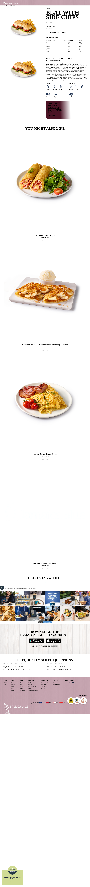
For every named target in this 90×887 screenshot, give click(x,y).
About (22, 680)
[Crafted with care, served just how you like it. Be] (82, 598)
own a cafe (55, 3)
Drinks (12, 686)
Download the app (32, 686)
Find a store (56, 680)
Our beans (5, 684)
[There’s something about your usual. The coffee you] (37, 613)
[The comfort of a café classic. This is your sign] (67, 598)
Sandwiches (13, 692)
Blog (21, 684)
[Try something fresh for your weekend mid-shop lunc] (82, 613)
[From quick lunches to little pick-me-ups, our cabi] (22, 598)
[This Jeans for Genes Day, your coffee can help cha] (37, 598)
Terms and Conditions (33, 690)
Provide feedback (56, 684)
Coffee (5, 680)
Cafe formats (44, 686)
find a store (64, 3)
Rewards (27, 3)
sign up (37, 646)
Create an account (12, 881)
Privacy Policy (83, 703)
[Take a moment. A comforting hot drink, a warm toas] (7, 613)
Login (29, 688)
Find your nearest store (57, 682)
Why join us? (44, 684)
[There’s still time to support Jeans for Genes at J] (7, 598)
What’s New (43, 688)
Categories (5, 682)
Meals (48, 8)
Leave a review (53, 32)
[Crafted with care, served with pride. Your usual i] (22, 613)
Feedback (5, 708)
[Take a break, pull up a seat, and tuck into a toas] (52, 613)
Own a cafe (44, 680)
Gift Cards (39, 3)
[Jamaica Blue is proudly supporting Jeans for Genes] (52, 598)
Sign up (30, 684)
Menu (21, 3)
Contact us (22, 690)
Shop (33, 3)
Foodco (21, 688)
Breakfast (13, 684)
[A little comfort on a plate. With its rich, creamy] (67, 613)
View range (52, 115)
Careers (21, 686)
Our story (47, 3)
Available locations (45, 682)
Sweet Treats (14, 693)
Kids (12, 688)
